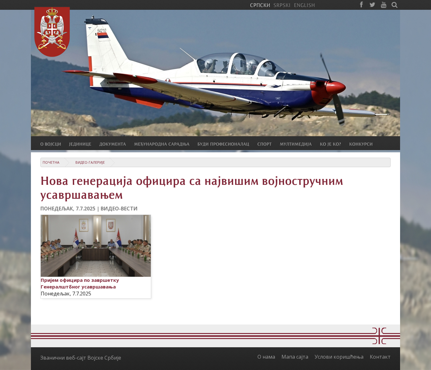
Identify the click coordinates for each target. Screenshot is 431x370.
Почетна (51, 162)
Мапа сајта (294, 356)
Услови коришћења (339, 356)
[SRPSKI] (282, 4)
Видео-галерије (90, 162)
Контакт (380, 356)
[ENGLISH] (304, 4)
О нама (266, 356)
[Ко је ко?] (334, 143)
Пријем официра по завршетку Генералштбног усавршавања (80, 283)
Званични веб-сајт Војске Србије (80, 357)
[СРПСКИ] (260, 4)
